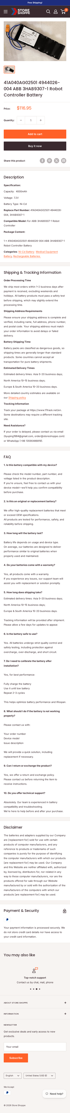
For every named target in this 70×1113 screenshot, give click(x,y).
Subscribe (15, 1057)
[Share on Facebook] (42, 160)
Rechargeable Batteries (27, 256)
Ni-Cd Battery (26, 251)
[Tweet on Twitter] (56, 160)
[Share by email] (63, 160)
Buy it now (35, 146)
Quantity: (9, 120)
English (9, 1075)
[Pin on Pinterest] (49, 160)
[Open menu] (5, 11)
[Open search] (48, 12)
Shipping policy (17, 397)
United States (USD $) (36, 1075)
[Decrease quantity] (21, 120)
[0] (63, 11)
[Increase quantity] (41, 120)
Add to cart (35, 134)
